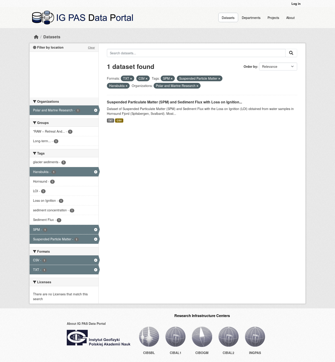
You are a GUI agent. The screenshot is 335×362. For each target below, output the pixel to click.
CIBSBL (149, 352)
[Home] (36, 36)
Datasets (228, 17)
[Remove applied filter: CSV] (146, 78)
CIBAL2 (228, 352)
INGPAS (255, 352)
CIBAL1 (175, 352)
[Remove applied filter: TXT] (131, 78)
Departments (251, 17)
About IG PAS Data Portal (86, 323)
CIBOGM (202, 352)
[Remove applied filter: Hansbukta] (126, 86)
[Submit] (291, 53)
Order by (250, 66)
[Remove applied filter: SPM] (172, 78)
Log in (296, 3)
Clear (91, 47)
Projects (273, 17)
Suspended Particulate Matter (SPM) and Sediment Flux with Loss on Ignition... (174, 102)
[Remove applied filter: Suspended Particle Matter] (219, 78)
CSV (119, 120)
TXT (110, 120)
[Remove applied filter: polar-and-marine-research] (197, 86)
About (290, 17)
